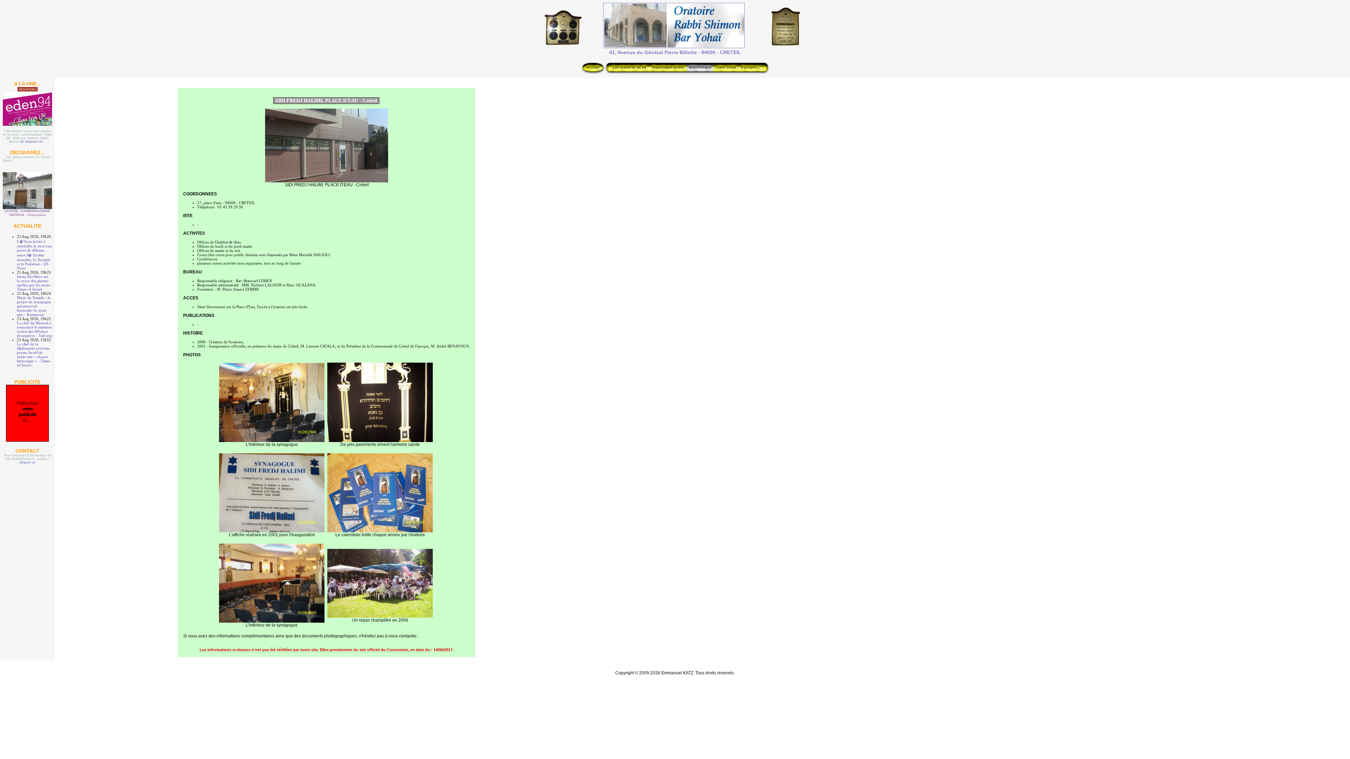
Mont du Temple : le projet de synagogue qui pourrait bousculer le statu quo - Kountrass (34, 306)
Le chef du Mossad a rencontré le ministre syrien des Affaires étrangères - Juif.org (34, 329)
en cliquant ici (31, 141)
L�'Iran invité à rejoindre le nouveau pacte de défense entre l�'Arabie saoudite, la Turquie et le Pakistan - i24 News (34, 254)
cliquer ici (27, 462)
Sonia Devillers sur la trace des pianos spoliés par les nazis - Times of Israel (34, 282)
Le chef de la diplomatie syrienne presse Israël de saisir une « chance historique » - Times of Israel (33, 354)
